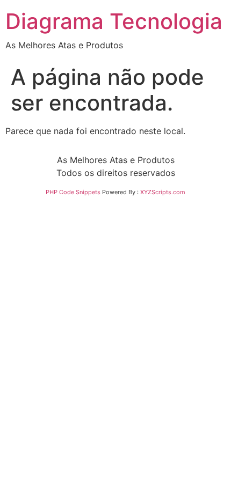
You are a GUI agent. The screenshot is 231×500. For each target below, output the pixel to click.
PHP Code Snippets (73, 192)
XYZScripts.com (162, 192)
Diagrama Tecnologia (113, 21)
